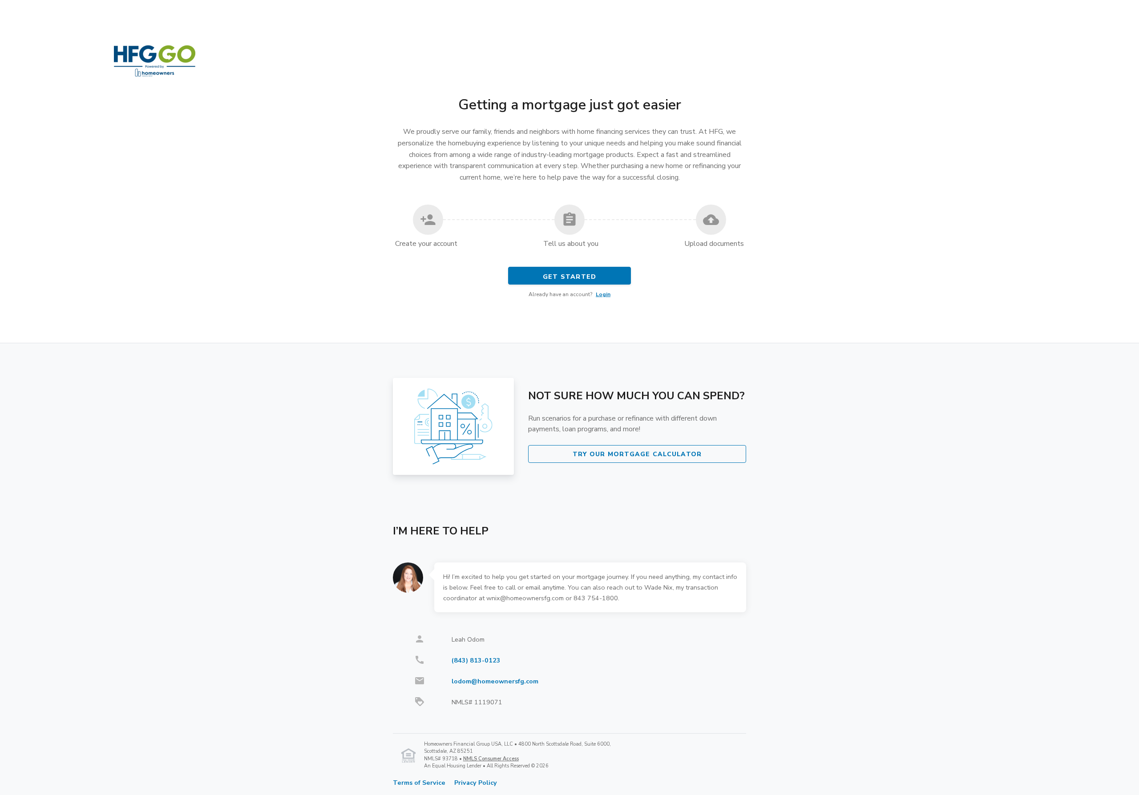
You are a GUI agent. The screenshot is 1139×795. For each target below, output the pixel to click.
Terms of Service (419, 782)
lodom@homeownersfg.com (495, 681)
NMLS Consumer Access (491, 758)
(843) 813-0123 (476, 660)
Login (603, 294)
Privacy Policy (475, 782)
